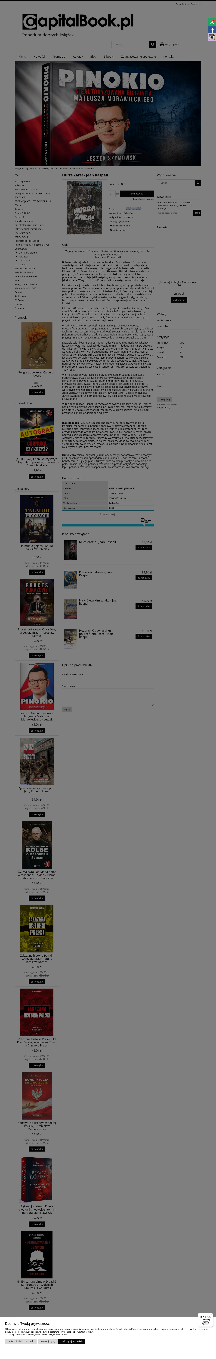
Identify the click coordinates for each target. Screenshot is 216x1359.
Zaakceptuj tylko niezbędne (21, 1341)
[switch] (205, 1323)
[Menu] (211, 1315)
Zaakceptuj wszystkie (72, 1341)
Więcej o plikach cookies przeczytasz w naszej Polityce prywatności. (36, 1334)
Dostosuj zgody (48, 1341)
